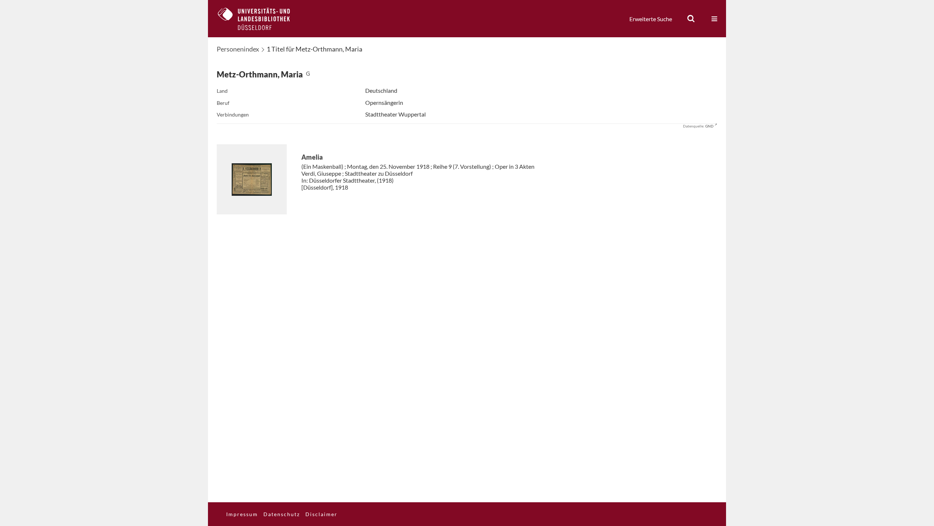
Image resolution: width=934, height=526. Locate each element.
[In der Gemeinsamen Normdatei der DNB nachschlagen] (308, 74)
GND (709, 126)
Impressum (242, 514)
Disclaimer (321, 514)
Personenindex (238, 49)
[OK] (691, 18)
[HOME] (259, 18)
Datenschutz (281, 514)
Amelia (312, 157)
